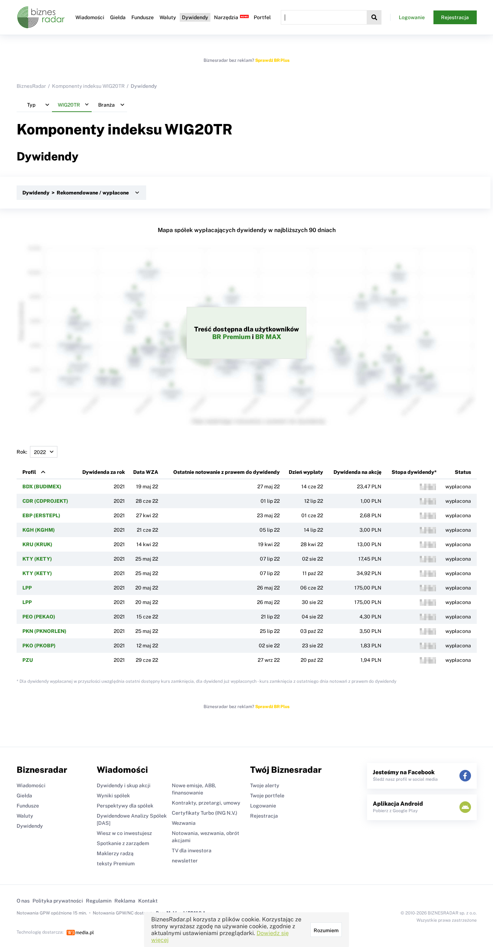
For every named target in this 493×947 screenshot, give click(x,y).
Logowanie (412, 17)
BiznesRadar (31, 86)
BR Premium (231, 336)
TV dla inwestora (191, 850)
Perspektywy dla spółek (125, 806)
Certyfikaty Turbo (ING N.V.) (204, 813)
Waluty (168, 17)
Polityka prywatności (57, 901)
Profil (29, 472)
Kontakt (148, 901)
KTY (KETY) (37, 559)
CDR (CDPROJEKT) (45, 501)
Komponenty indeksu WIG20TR (88, 86)
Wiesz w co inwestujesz (124, 833)
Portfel (262, 17)
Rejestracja (455, 17)
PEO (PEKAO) (38, 617)
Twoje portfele (267, 795)
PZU (27, 660)
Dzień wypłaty (306, 472)
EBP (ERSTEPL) (41, 515)
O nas (23, 901)
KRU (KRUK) (37, 544)
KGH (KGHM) (38, 530)
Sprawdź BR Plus (272, 60)
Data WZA (145, 472)
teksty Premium (116, 863)
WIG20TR (198, 129)
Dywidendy (195, 17)
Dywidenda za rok (103, 472)
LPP (27, 588)
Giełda (118, 17)
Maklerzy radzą (115, 853)
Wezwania (184, 823)
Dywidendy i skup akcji (123, 785)
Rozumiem (326, 930)
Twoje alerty (264, 785)
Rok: (22, 452)
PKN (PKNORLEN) (44, 631)
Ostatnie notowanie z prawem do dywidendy (226, 472)
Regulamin (99, 901)
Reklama (124, 901)
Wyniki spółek (113, 795)
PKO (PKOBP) (39, 645)
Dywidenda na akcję (357, 472)
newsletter (185, 861)
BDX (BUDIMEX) (41, 486)
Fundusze (142, 17)
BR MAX (268, 336)
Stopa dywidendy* (414, 472)
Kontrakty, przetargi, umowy (206, 803)
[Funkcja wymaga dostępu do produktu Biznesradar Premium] (428, 487)
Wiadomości (89, 17)
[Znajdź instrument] (374, 17)
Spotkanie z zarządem (123, 843)
